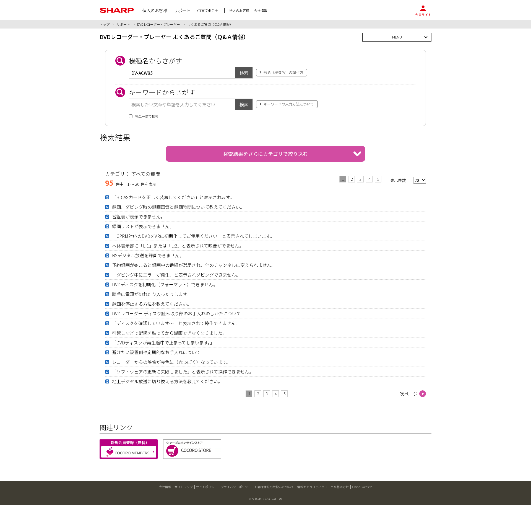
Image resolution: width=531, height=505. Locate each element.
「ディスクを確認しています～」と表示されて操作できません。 (176, 323)
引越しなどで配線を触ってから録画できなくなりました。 (169, 332)
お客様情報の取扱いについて (274, 487)
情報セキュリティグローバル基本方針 (323, 487)
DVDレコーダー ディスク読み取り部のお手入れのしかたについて (176, 313)
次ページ (409, 393)
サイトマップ (184, 487)
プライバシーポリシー (236, 487)
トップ (105, 24)
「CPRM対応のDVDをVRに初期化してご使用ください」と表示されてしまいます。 (193, 236)
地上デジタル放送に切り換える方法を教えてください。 (167, 381)
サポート (123, 24)
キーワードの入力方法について (289, 104)
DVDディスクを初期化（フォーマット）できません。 (165, 284)
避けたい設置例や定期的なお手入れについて (156, 352)
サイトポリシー (206, 487)
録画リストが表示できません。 (143, 226)
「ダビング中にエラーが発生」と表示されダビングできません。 (176, 274)
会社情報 (165, 487)
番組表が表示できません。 (138, 216)
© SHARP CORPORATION (265, 499)
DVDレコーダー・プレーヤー (158, 24)
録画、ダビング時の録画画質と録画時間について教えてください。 (178, 206)
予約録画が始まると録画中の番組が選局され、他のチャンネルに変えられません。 (194, 265)
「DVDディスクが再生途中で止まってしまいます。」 (163, 342)
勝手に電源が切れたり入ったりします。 (151, 294)
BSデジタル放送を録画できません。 (148, 255)
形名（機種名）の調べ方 (283, 72)
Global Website (362, 487)
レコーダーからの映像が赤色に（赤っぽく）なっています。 (171, 362)
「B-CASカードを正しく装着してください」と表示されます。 (173, 197)
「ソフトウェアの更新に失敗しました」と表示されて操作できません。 (183, 371)
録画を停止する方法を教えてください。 (151, 303)
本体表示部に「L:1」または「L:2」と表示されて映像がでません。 (178, 245)
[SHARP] (117, 10)
